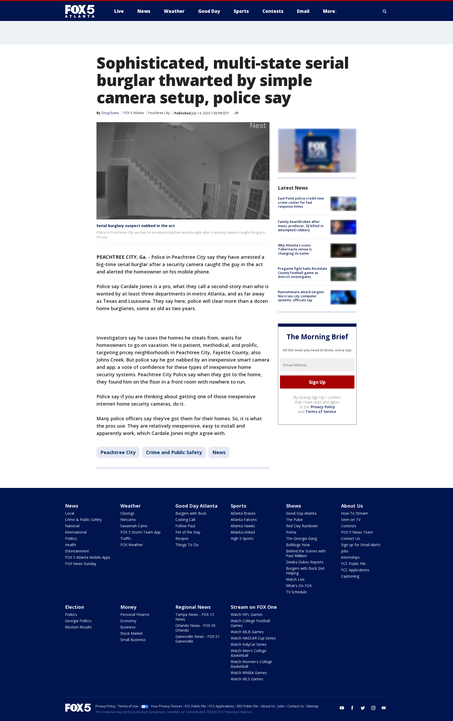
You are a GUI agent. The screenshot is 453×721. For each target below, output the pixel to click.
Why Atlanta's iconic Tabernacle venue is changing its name (295, 249)
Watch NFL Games (247, 614)
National (72, 525)
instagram (373, 708)
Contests (348, 525)
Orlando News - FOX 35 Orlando (195, 628)
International (76, 532)
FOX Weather (131, 544)
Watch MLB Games (247, 631)
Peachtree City (159, 113)
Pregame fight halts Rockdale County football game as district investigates (302, 272)
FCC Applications (355, 569)
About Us (352, 506)
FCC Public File (353, 563)
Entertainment (77, 550)
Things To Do (187, 544)
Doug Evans (110, 113)
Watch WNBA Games (249, 672)
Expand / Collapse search (385, 11)
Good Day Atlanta (196, 506)
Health (70, 544)
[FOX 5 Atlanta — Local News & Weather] (82, 11)
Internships (350, 557)
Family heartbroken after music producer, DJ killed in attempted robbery (300, 225)
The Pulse (294, 519)
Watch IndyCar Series (249, 644)
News (218, 452)
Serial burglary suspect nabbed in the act (135, 225)
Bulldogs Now (298, 544)
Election (74, 607)
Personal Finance (134, 614)
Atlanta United (243, 532)
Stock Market (131, 633)
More (329, 11)
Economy (128, 620)
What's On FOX (299, 585)
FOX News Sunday (80, 563)
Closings (127, 513)
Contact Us (350, 538)
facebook (352, 708)
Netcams (128, 519)
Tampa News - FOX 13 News (194, 617)
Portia (291, 532)
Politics (71, 538)
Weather (130, 506)
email (384, 708)
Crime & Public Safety (83, 519)
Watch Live (295, 579)
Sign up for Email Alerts (360, 544)
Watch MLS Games (247, 678)
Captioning (350, 576)
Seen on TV (350, 519)
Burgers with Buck (190, 513)
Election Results (78, 627)
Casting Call (185, 519)
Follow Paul (185, 525)
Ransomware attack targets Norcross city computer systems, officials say (301, 295)
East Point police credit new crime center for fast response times (301, 202)
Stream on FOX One (254, 607)
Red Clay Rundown (302, 525)
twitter (363, 708)
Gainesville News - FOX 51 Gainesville (197, 639)
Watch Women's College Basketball (251, 664)
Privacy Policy (323, 406)
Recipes (181, 538)
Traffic (125, 538)
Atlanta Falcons (244, 519)
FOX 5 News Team (357, 532)
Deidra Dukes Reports (304, 561)
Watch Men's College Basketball (248, 653)
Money (128, 607)
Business (128, 627)
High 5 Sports (242, 538)
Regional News (193, 607)
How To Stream (354, 513)
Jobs (344, 550)
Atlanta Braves (243, 513)
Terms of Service (320, 411)
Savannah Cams (134, 525)
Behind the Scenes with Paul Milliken (306, 553)
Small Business (133, 639)
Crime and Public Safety (174, 452)
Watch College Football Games (250, 623)
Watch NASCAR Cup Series (253, 638)
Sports (238, 506)
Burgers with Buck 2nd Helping (305, 570)
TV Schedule (296, 591)
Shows (293, 506)
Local (69, 513)
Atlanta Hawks (243, 525)
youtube (342, 708)
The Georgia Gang (301, 538)
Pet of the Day (187, 532)
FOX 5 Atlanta (134, 113)
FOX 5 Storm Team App (140, 532)
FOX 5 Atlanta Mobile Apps (87, 557)
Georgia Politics (78, 620)
